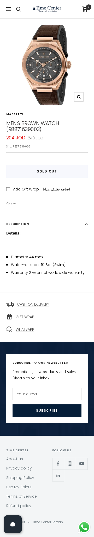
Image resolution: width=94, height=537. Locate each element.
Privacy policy (19, 468)
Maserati (14, 114)
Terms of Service (21, 496)
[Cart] (85, 9)
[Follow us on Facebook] (58, 464)
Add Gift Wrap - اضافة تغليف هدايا (41, 189)
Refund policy (18, 505)
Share (11, 204)
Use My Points (19, 487)
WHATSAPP (25, 329)
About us (14, 458)
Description (17, 224)
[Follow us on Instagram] (70, 464)
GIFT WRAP (25, 316)
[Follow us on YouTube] (81, 464)
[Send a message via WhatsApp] (84, 527)
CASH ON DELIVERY (33, 304)
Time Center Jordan (47, 522)
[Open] (13, 524)
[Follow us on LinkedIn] (58, 475)
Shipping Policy (20, 477)
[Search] (18, 9)
